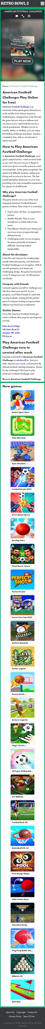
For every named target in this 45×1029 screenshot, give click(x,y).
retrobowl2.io (22, 360)
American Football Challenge (15, 106)
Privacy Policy (15, 1016)
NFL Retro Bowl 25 (10, 329)
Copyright (21, 1012)
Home (5, 86)
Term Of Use (28, 1016)
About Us (10, 1012)
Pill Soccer (7, 336)
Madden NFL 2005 (11, 332)
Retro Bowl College (11, 326)
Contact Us (32, 1012)
